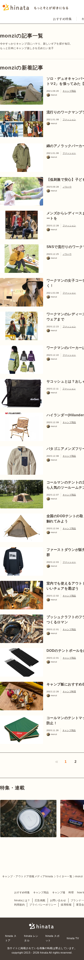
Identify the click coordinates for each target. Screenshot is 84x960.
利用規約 (19, 904)
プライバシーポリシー (42, 904)
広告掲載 (40, 900)
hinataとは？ (22, 900)
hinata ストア (11, 938)
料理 (71, 892)
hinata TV (73, 938)
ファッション (69, 119)
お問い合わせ (58, 900)
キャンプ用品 (69, 91)
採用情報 (66, 904)
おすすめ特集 (62, 18)
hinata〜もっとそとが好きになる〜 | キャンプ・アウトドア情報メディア (42, 926)
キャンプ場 (58, 892)
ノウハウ (67, 187)
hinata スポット (52, 938)
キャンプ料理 (69, 691)
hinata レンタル (31, 938)
